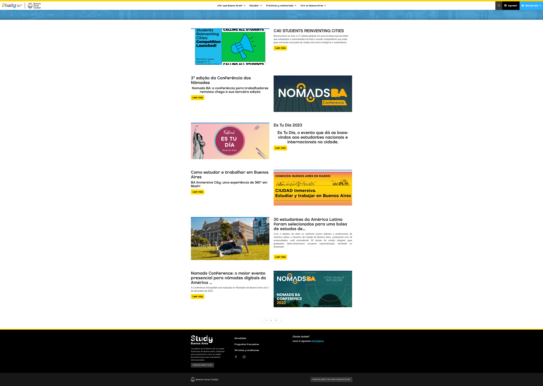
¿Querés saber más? (202, 365)
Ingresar (512, 5)
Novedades (240, 338)
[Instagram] (244, 356)
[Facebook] (235, 356)
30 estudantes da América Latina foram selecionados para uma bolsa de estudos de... (310, 224)
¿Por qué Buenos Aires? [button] (230, 5)
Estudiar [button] (254, 5)
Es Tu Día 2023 (288, 125)
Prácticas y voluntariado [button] (279, 5)
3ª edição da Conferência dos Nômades (221, 80)
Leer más (280, 48)
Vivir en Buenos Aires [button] (311, 5)
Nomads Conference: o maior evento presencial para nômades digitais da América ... (228, 278)
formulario (318, 341)
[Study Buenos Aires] (12, 4)
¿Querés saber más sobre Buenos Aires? (331, 379)
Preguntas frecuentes (246, 344)
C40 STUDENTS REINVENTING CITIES (309, 30)
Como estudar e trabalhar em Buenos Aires (229, 174)
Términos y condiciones (246, 350)
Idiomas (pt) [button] (531, 5)
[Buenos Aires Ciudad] (34, 4)
